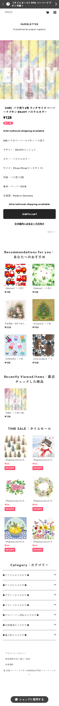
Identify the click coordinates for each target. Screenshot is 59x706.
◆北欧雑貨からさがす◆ (16, 625)
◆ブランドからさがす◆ (16, 605)
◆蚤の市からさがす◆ (15, 635)
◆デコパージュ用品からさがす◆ (21, 615)
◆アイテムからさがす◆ (16, 575)
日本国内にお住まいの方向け (29, 223)
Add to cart (29, 214)
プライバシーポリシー (15, 653)
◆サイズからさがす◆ (15, 585)
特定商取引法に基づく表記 (17, 659)
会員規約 (9, 664)
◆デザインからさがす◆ (16, 595)
